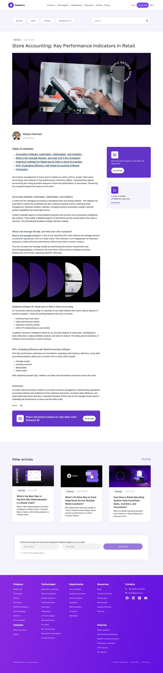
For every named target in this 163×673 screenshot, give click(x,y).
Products (50, 5)
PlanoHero (17, 593)
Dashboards (102, 602)
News (33, 21)
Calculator (45, 607)
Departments (76, 5)
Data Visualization (48, 593)
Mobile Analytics (48, 598)
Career (16, 634)
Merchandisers (75, 607)
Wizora (16, 598)
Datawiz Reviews (104, 607)
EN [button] (151, 5)
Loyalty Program (48, 638)
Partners (99, 5)
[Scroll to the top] (156, 563)
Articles (47, 21)
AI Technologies (48, 616)
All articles (146, 459)
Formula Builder (48, 602)
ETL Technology (48, 629)
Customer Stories (104, 593)
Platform (17, 616)
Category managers (77, 593)
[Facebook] (127, 598)
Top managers (75, 589)
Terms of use (146, 662)
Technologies (63, 5)
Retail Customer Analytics (108, 639)
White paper (102, 598)
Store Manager (19, 611)
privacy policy (38, 553)
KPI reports (102, 652)
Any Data (45, 624)
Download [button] (115, 202)
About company (20, 630)
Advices (19, 21)
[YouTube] (145, 598)
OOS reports (102, 647)
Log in (133, 5)
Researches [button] (64, 21)
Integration (46, 611)
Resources (88, 5)
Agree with (33, 553)
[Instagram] (139, 598)
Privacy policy (134, 662)
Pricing (107, 5)
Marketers (73, 616)
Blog (99, 589)
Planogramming (48, 620)
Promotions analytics (106, 643)
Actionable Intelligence (51, 633)
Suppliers (73, 602)
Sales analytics (103, 630)
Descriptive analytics (50, 589)
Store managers (76, 598)
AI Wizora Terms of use (120, 662)
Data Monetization (21, 607)
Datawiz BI (17, 589)
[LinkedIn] (133, 598)
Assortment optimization (107, 634)
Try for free (142, 5)
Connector (17, 602)
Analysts (73, 611)
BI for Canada (19, 620)
